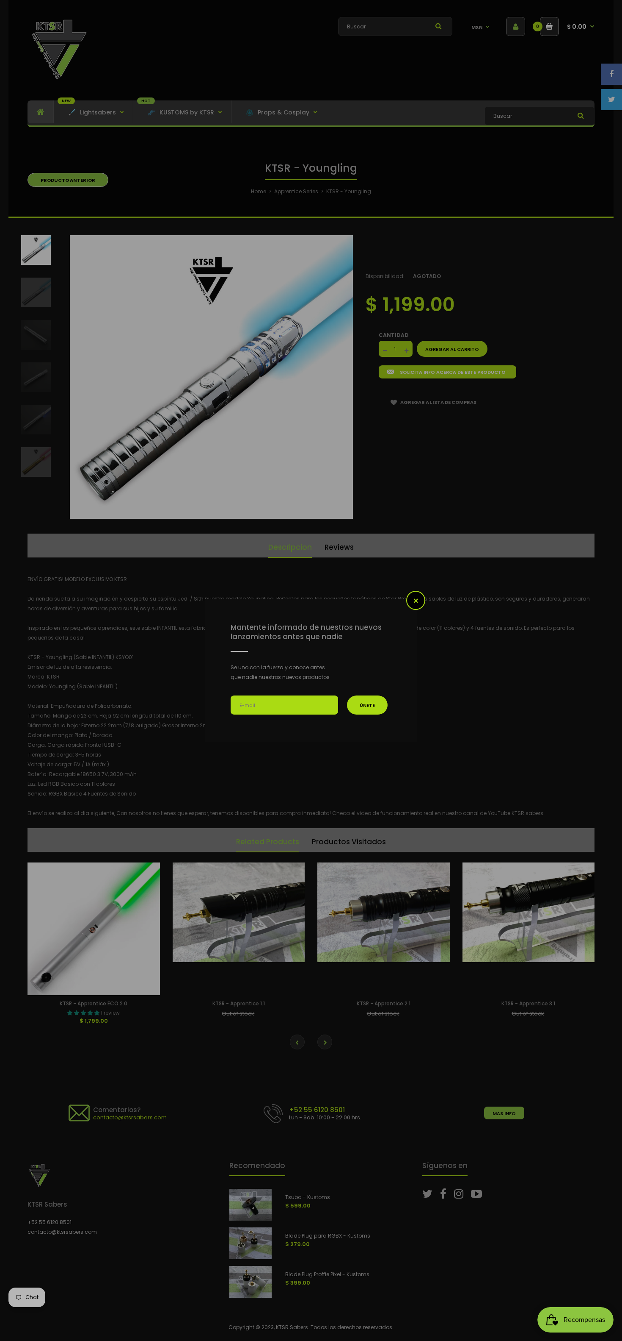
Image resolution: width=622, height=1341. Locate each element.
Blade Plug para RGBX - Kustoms (139, 1316)
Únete (367, 705)
